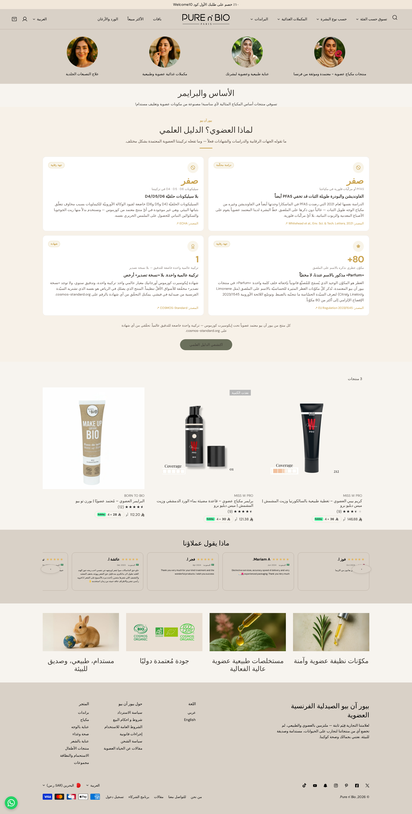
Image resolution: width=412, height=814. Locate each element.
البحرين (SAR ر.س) (60, 785)
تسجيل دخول (115, 797)
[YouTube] (315, 785)
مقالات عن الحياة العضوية (123, 748)
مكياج (84, 719)
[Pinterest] (346, 785)
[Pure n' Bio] (206, 19)
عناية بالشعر (80, 741)
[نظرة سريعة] (269, 483)
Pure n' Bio (348, 797)
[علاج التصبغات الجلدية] (82, 52)
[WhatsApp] (11, 802)
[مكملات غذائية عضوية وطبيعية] (164, 52)
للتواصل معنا (177, 797)
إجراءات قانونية (131, 734)
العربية (42, 19)
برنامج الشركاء (139, 797)
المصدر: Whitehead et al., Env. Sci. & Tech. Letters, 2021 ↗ (324, 223)
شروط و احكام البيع (127, 719)
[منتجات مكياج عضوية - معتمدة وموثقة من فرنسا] (329, 52)
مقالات (159, 797)
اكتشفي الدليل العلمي (206, 344)
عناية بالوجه (80, 726)
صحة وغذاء (80, 734)
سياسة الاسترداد (129, 712)
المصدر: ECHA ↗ (187, 223)
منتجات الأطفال (77, 748)
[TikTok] (304, 785)
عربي (192, 712)
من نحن (196, 797)
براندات (83, 712)
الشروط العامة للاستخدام (123, 726)
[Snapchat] (325, 785)
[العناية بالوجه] (247, 52)
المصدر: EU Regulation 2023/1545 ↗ (339, 308)
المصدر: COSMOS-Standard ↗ (177, 308)
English (190, 719)
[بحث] (395, 17)
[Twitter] (367, 785)
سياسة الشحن (131, 741)
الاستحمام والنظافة (74, 755)
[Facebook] (357, 785)
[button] (14, 19)
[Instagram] (336, 785)
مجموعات (81, 762)
